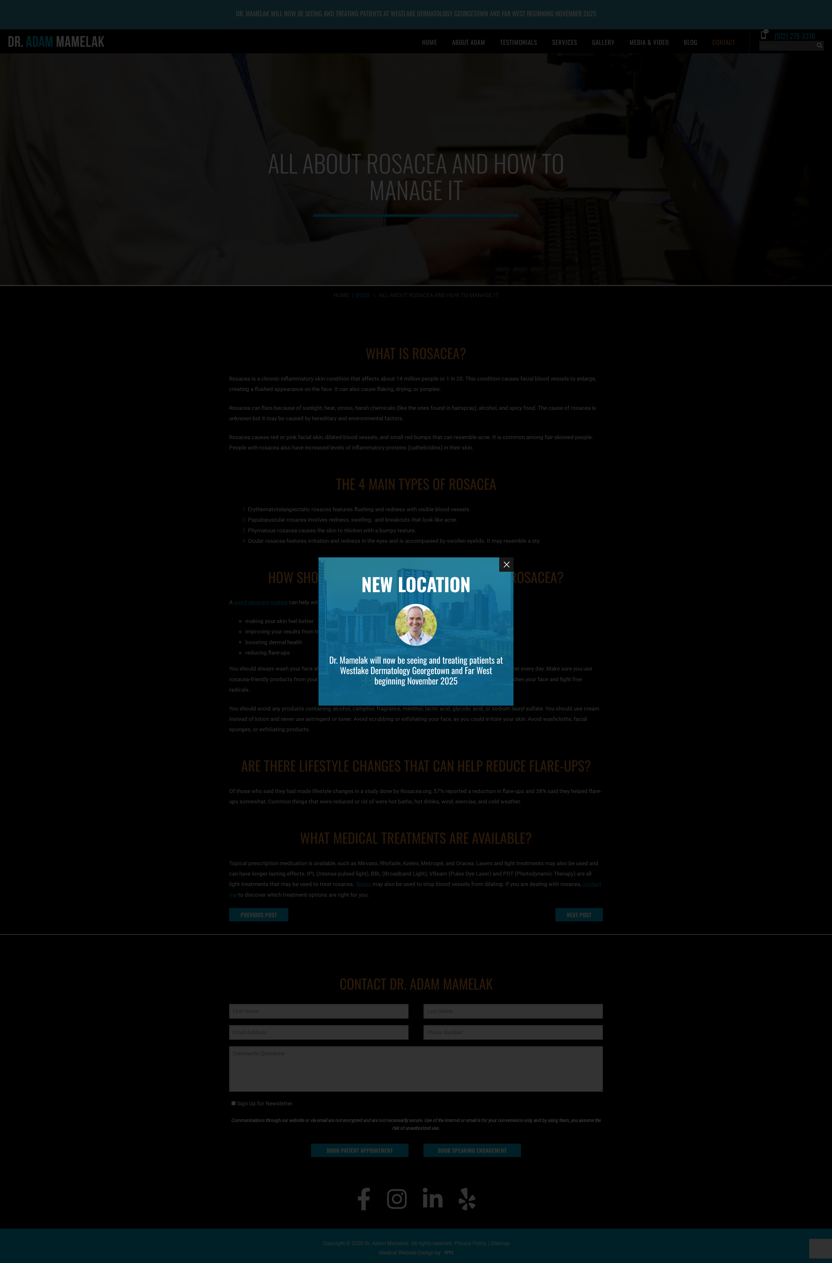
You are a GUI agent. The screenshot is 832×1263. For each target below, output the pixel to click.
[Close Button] (506, 564)
